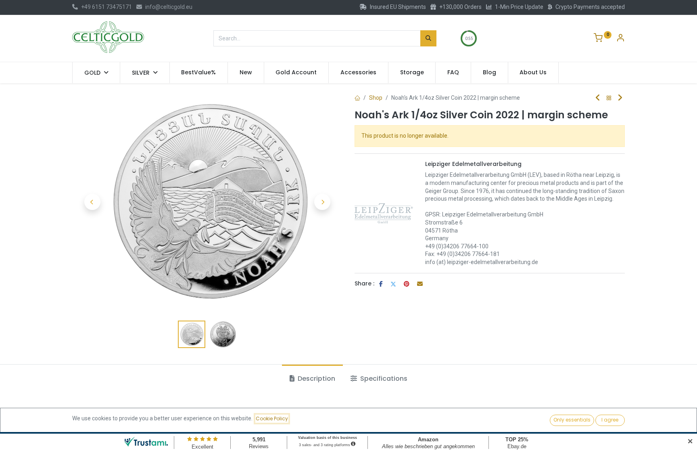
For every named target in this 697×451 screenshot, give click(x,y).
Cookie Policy (272, 418)
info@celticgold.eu (168, 7)
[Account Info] (620, 39)
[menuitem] (199, 72)
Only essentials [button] (572, 419)
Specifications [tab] (383, 378)
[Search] (428, 38)
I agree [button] (609, 419)
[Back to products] (609, 98)
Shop (375, 97)
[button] (92, 202)
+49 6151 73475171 (106, 7)
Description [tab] (315, 378)
